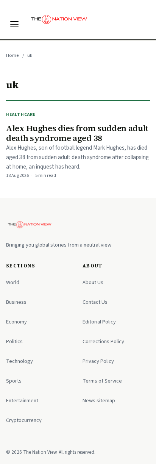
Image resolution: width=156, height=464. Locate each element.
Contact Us (95, 302)
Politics (14, 341)
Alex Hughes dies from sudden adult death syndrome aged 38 (77, 133)
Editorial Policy (99, 322)
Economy (16, 322)
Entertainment (22, 401)
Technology (19, 361)
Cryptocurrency (24, 420)
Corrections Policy (103, 341)
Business (16, 302)
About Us (93, 282)
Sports (14, 381)
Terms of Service (102, 381)
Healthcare (21, 114)
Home (12, 55)
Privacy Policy (98, 361)
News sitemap (99, 401)
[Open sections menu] (14, 24)
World (12, 282)
